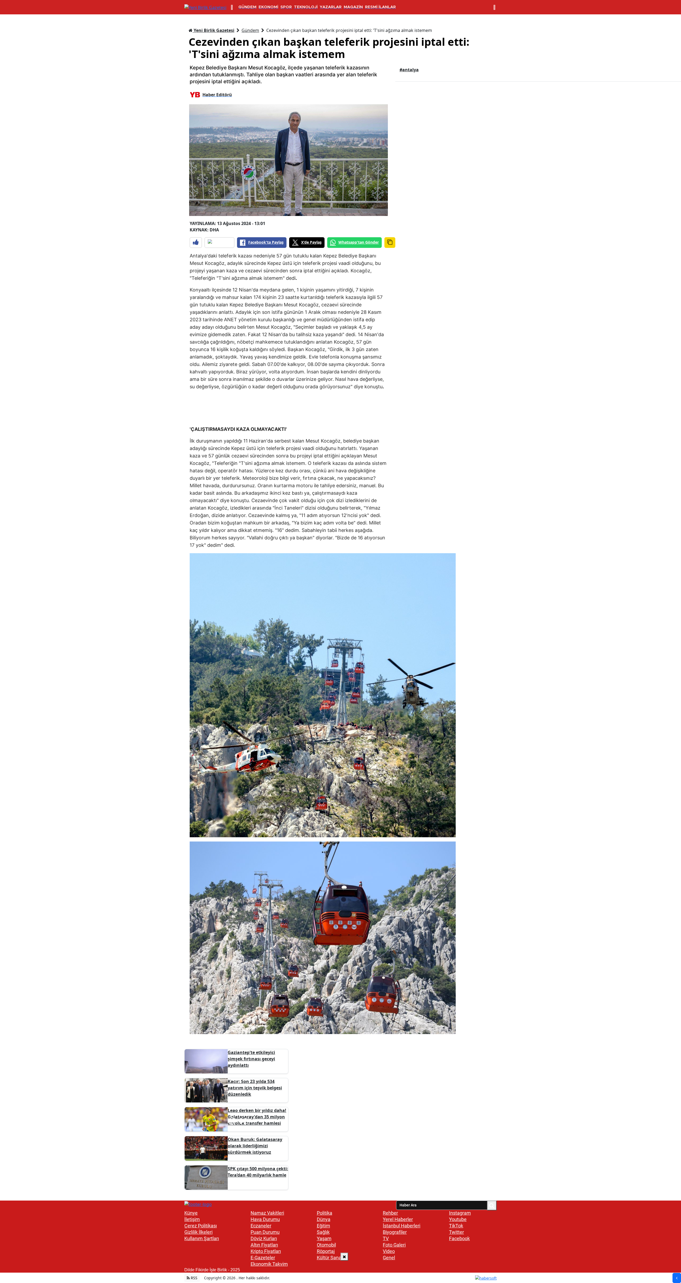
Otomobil (326, 1245)
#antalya (409, 70)
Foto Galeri (394, 1245)
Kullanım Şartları (201, 1238)
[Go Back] (676, 1278)
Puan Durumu (265, 1232)
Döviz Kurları (264, 1238)
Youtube (458, 1219)
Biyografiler (395, 1232)
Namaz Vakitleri (267, 1213)
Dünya (323, 1219)
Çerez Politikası (200, 1225)
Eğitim (323, 1225)
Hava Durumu (265, 1219)
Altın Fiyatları (264, 1245)
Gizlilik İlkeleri (198, 1232)
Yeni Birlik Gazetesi (213, 30)
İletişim (192, 1219)
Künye (191, 1213)
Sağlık (323, 1232)
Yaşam (324, 1238)
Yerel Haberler (398, 1219)
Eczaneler (261, 1225)
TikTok (456, 1225)
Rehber (390, 1213)
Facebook (459, 1238)
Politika (324, 1213)
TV (386, 1238)
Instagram (460, 1213)
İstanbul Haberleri (401, 1225)
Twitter (456, 1232)
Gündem (250, 30)
